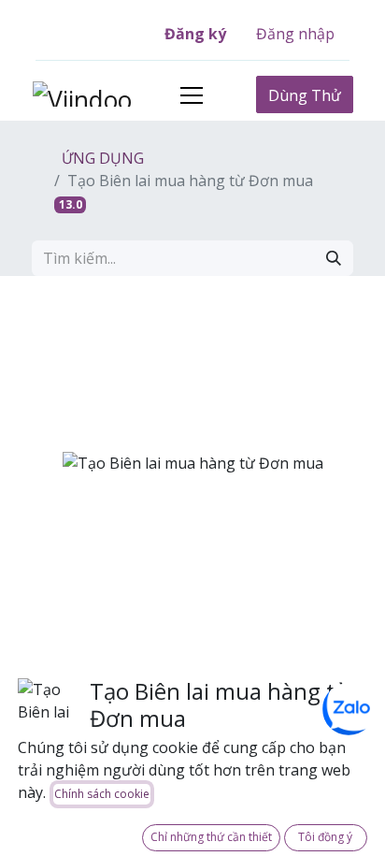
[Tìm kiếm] (333, 258)
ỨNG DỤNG (101, 158)
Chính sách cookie (102, 794)
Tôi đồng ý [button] (325, 837)
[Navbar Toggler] (191, 95)
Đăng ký (195, 33)
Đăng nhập (295, 33)
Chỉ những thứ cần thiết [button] (211, 837)
